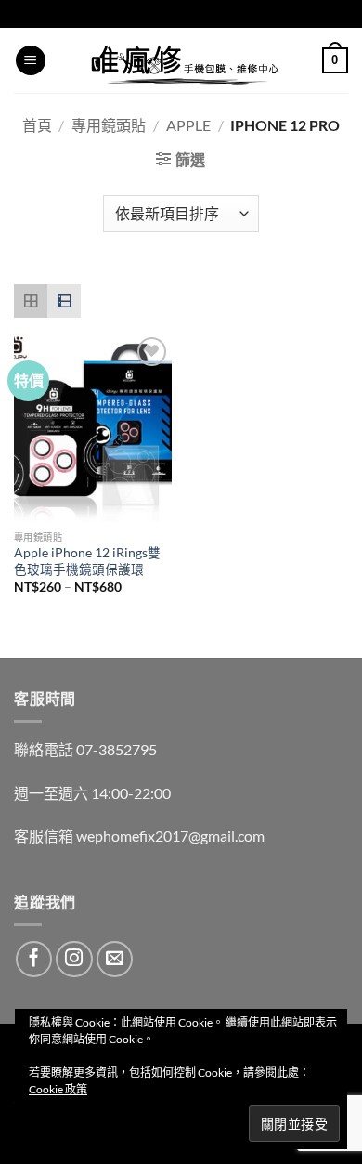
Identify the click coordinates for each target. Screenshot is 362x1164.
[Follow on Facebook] (34, 959)
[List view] (64, 301)
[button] (30, 61)
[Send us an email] (115, 959)
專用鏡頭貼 (108, 125)
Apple (188, 125)
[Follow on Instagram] (74, 959)
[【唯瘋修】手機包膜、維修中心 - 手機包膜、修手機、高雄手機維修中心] (184, 60)
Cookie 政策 (58, 1089)
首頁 (37, 125)
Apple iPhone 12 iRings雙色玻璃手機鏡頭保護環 (87, 561)
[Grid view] (30, 301)
